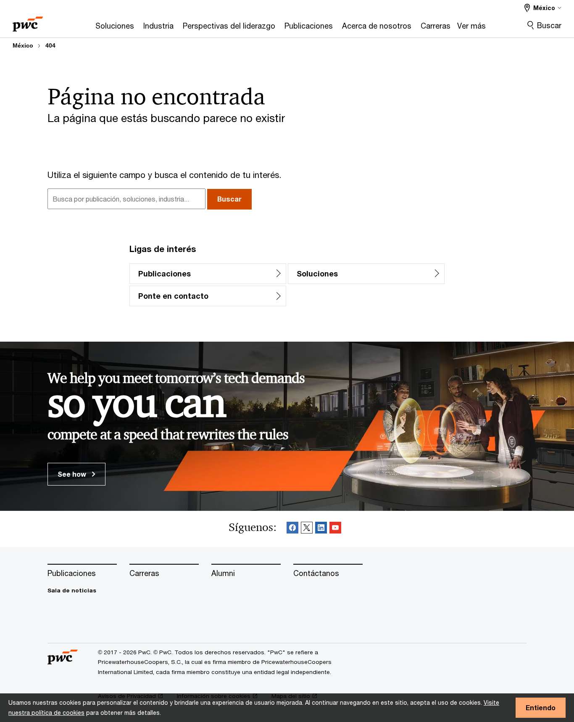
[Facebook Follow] (292, 529)
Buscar (549, 25)
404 (50, 45)
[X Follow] (307, 529)
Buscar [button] (229, 199)
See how (73, 474)
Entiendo (541, 707)
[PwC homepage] (28, 21)
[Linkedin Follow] (321, 529)
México (23, 45)
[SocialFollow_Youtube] (335, 529)
